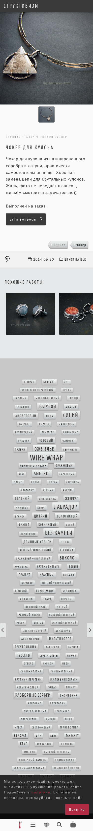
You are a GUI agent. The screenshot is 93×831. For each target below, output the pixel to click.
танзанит (72, 735)
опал (68, 719)
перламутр (70, 449)
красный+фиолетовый (29, 768)
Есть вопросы (23, 219)
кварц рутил (45, 591)
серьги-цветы (49, 655)
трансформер (69, 727)
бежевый (21, 591)
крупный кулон (37, 607)
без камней (59, 533)
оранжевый (64, 465)
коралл (60, 244)
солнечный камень (32, 760)
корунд (44, 424)
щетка (53, 482)
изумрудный (24, 432)
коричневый (47, 524)
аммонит (22, 508)
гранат (25, 575)
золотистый (67, 516)
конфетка (21, 566)
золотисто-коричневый (38, 390)
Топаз (52, 687)
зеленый (22, 498)
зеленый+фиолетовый (35, 550)
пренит (71, 687)
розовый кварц (29, 615)
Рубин (21, 622)
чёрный (48, 490)
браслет (49, 382)
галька (20, 449)
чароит (68, 490)
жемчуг (71, 498)
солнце (74, 398)
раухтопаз (57, 703)
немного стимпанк (33, 465)
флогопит (27, 490)
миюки (71, 655)
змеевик (29, 752)
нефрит (29, 382)
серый (70, 524)
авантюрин (28, 534)
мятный (62, 607)
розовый (46, 440)
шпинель (67, 744)
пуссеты (24, 655)
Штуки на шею (75, 259)
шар (38, 735)
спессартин (29, 719)
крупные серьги (48, 566)
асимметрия (30, 639)
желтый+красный (64, 622)
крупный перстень (28, 679)
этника (20, 516)
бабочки (24, 440)
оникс (65, 542)
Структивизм (21, 6)
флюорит (68, 440)
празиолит (44, 744)
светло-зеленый (35, 711)
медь (65, 663)
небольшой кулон (66, 768)
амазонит (27, 599)
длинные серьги (37, 542)
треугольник (25, 647)
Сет (66, 382)
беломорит (70, 591)
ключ (41, 508)
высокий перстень (56, 752)
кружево (27, 582)
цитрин (40, 516)
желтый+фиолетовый (57, 582)
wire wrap (46, 458)
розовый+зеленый (61, 615)
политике (40, 792)
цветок (38, 622)
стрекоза (72, 482)
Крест (19, 727)
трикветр (48, 432)
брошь (67, 390)
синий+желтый (31, 671)
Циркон (51, 719)
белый (73, 566)
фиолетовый (25, 416)
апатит (71, 407)
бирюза (73, 647)
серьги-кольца (27, 687)
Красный (47, 575)
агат (22, 474)
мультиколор (60, 639)
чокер (81, 244)
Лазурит (24, 424)
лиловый (20, 398)
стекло (28, 663)
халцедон (52, 647)
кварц (47, 599)
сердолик (66, 550)
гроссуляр (62, 711)
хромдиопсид (64, 760)
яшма (50, 416)
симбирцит (70, 432)
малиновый (67, 424)
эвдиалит (23, 407)
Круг (24, 744)
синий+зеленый (61, 671)
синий (70, 415)
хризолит (34, 703)
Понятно (77, 809)
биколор (68, 558)
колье (35, 482)
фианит (24, 524)
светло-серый (41, 727)
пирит (18, 482)
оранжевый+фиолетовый (33, 558)
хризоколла (47, 499)
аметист (42, 474)
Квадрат (20, 735)
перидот (67, 599)
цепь (53, 735)
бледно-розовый (48, 398)
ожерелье (44, 449)
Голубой (47, 406)
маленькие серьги (64, 679)
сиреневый (67, 474)
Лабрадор (65, 507)
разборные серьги (33, 695)
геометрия (69, 695)
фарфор (48, 663)
